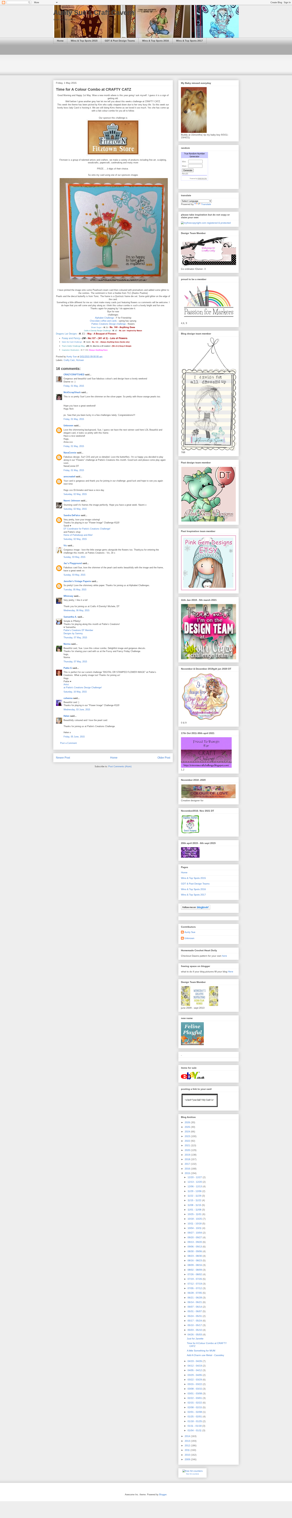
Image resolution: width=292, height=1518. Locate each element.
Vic (65, 545)
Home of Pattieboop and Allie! (78, 535)
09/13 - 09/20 (195, 1242)
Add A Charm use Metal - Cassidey (205, 1355)
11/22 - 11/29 (195, 1195)
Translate (206, 204)
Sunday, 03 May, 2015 (74, 557)
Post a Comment (68, 743)
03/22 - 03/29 (195, 1379)
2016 (188, 1168)
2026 (188, 1122)
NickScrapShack (72, 392)
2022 (188, 1140)
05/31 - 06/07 (195, 1311)
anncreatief (69, 476)
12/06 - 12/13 (195, 1186)
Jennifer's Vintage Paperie (77, 581)
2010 (188, 1454)
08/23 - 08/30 (195, 1256)
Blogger (162, 1494)
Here (230, 971)
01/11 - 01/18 (195, 1425)
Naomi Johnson (72, 500)
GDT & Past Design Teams (120, 40)
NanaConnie (70, 452)
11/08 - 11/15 (195, 1205)
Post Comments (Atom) (119, 766)
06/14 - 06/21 (195, 1302)
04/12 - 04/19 (195, 1365)
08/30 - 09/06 (195, 1251)
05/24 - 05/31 (195, 1316)
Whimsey (68, 596)
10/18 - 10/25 (195, 1218)
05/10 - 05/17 (195, 1325)
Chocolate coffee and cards (103, 321)
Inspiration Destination (70, 350)
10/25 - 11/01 (195, 1214)
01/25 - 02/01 (195, 1416)
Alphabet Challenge (104, 318)
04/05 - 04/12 (195, 1370)
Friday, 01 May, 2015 (74, 386)
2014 (188, 1436)
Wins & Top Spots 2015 (84, 40)
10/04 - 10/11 (195, 1228)
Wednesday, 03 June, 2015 (77, 709)
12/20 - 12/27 (195, 1177)
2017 (188, 1164)
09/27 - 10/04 (195, 1232)
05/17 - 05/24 (195, 1320)
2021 (188, 1145)
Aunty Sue (189, 932)
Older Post (163, 757)
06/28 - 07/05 (195, 1292)
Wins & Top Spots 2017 (189, 40)
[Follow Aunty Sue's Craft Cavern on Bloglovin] (195, 909)
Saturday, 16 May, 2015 (75, 691)
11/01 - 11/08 (195, 1209)
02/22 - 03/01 (195, 1398)
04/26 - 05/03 (195, 1334)
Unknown (68, 425)
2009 (188, 1459)
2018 (188, 1159)
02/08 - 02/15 (195, 1407)
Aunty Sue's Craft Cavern (93, 12)
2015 (188, 1173)
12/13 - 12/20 (195, 1181)
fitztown (80, 360)
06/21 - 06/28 (195, 1297)
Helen (66, 716)
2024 (188, 1131)
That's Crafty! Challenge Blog (73, 346)
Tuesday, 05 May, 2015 (75, 589)
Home (60, 40)
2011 (187, 1450)
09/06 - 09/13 (195, 1246)
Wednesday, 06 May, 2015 (76, 610)
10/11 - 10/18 (195, 1223)
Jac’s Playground (73, 563)
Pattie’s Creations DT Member (78, 630)
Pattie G (68, 668)
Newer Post (63, 757)
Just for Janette (195, 1338)
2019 (188, 1154)
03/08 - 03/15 (195, 1388)
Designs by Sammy (73, 633)
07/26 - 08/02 (195, 1274)
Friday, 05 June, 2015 (74, 736)
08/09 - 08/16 (195, 1265)
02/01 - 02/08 (195, 1412)
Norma (67, 644)
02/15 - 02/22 (195, 1402)
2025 (188, 1127)
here (224, 955)
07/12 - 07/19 (195, 1283)
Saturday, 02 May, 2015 (75, 494)
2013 (188, 1441)
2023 (188, 1136)
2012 (188, 1445)
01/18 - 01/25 (195, 1421)
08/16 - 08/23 (195, 1260)
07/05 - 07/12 (195, 1288)
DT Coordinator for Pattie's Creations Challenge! (87, 528)
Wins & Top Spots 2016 (155, 40)
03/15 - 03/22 (195, 1384)
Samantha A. (70, 617)
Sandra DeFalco (72, 515)
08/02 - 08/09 (195, 1269)
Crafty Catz (69, 360)
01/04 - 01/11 (195, 1430)
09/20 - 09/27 (195, 1237)
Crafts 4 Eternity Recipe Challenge (97, 330)
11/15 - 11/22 (195, 1200)
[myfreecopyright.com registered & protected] (206, 222)
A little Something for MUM (201, 1350)
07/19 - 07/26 (195, 1279)
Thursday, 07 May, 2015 (75, 637)
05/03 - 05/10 (195, 1330)
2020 (188, 1150)
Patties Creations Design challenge (108, 324)
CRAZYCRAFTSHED (74, 374)
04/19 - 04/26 (195, 1361)
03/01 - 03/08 (195, 1393)
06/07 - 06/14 (195, 1306)
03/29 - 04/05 (195, 1375)
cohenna (68, 698)
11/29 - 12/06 (195, 1191)
